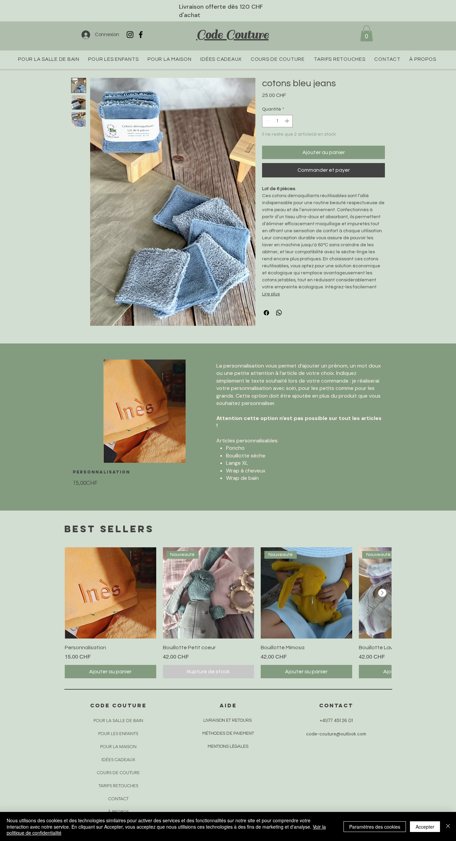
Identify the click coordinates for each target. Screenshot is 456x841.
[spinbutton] (277, 121)
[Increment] (287, 121)
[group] (228, 613)
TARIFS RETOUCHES (118, 785)
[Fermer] (448, 826)
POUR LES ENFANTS (118, 733)
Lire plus (271, 294)
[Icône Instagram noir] (130, 34)
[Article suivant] (382, 593)
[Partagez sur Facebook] (266, 313)
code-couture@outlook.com (336, 734)
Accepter (425, 826)
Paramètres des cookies (374, 826)
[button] (366, 33)
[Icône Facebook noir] (140, 34)
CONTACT (118, 798)
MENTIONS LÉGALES (228, 746)
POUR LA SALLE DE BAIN (118, 720)
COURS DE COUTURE (118, 772)
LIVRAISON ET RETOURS (227, 720)
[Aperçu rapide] (110, 593)
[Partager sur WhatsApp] (279, 313)
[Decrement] (267, 121)
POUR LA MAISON (118, 746)
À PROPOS (118, 811)
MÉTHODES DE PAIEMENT (228, 733)
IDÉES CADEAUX (118, 759)
